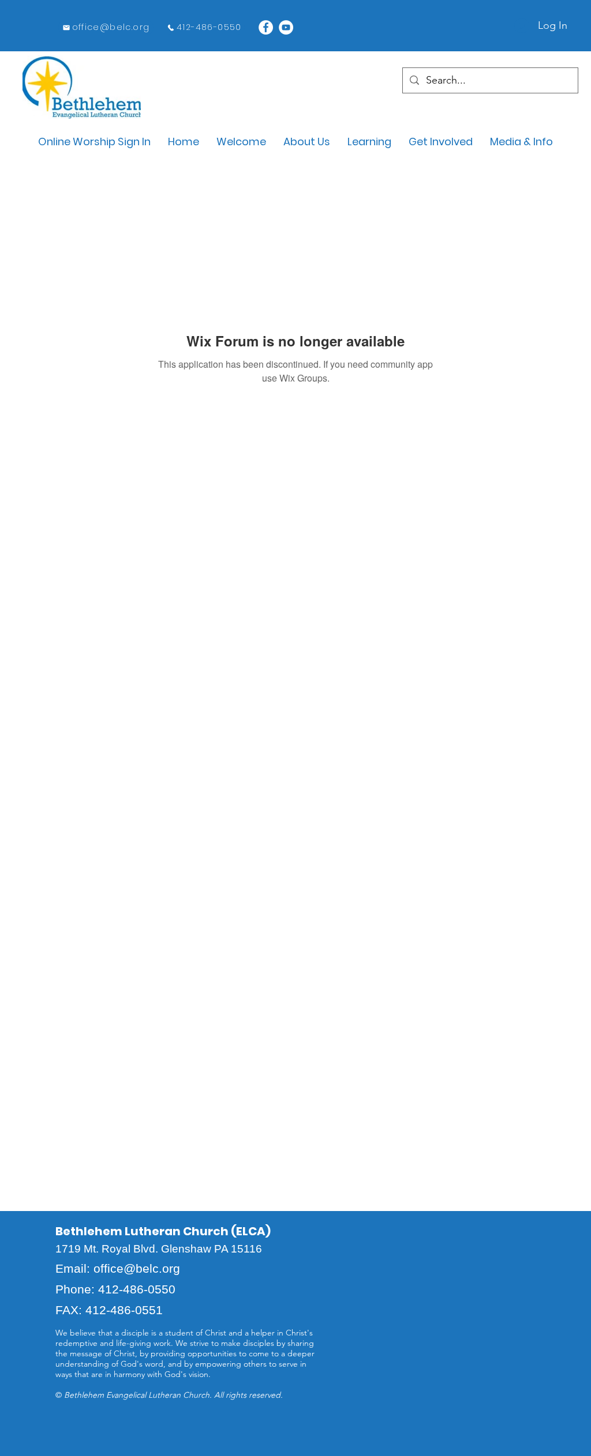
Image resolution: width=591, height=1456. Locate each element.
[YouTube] (286, 27)
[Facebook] (266, 27)
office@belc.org (136, 1268)
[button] (241, 141)
